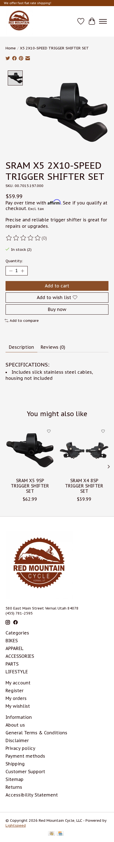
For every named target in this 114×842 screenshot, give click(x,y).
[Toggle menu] (102, 21)
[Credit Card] (60, 834)
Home (11, 47)
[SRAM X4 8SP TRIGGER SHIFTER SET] (84, 450)
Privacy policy (20, 748)
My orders (16, 698)
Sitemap (15, 779)
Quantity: (14, 260)
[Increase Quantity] (22, 270)
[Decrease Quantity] (10, 270)
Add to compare (24, 320)
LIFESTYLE (17, 671)
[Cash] (51, 834)
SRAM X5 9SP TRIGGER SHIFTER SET (30, 486)
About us (15, 725)
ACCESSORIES (20, 656)
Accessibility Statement (32, 795)
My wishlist (18, 706)
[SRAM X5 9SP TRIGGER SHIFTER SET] (30, 450)
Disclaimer (17, 740)
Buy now (57, 309)
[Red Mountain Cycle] (19, 21)
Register (15, 690)
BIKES (12, 640)
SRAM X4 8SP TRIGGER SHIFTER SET (84, 486)
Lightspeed (16, 825)
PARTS (12, 664)
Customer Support (25, 771)
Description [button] (21, 347)
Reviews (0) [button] (53, 347)
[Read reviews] (24, 238)
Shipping (15, 764)
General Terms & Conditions (36, 732)
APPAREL (15, 648)
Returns (14, 787)
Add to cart (57, 286)
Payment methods (25, 756)
